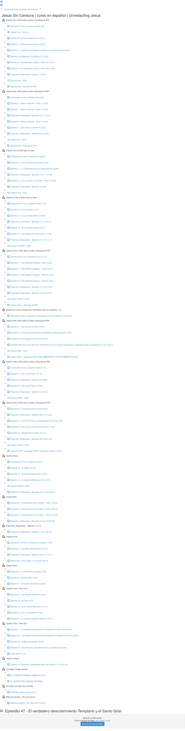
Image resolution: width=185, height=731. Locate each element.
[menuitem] (1, 6)
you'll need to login (102, 720)
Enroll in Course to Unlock (92, 724)
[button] (1, 2)
